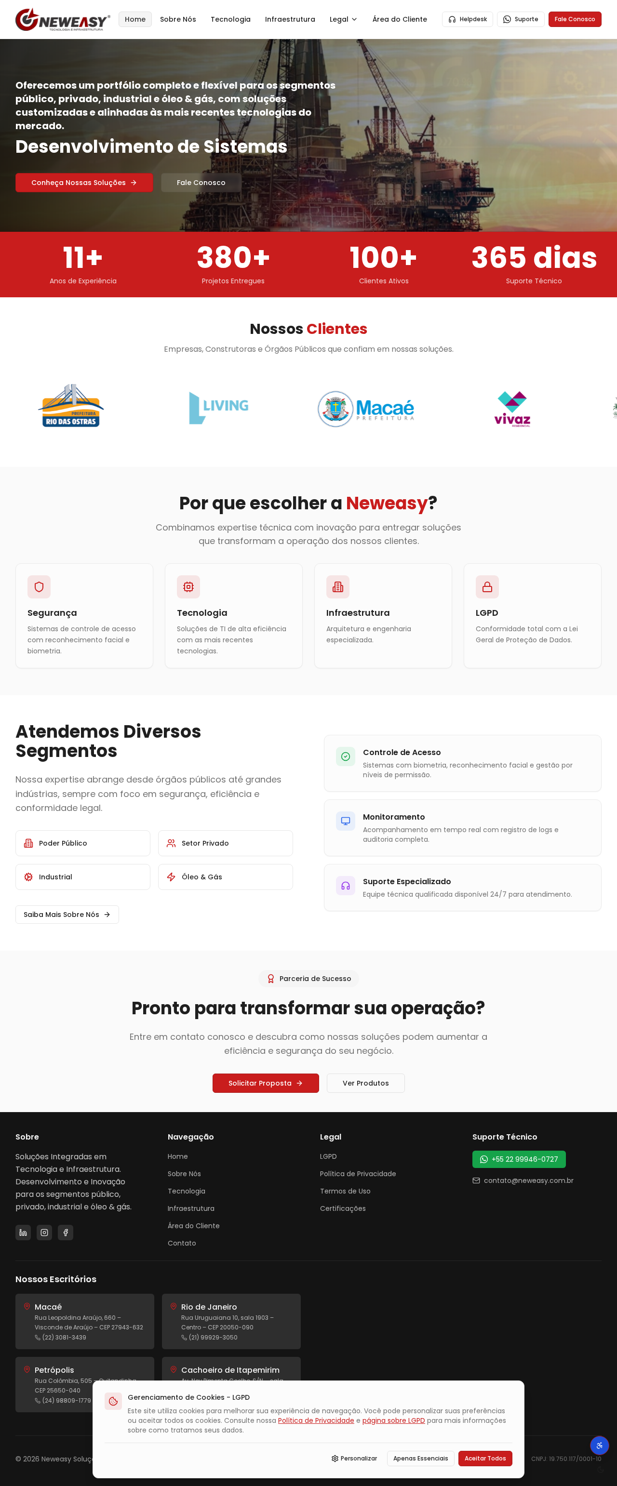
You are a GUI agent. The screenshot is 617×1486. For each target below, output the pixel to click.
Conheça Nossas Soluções (78, 182)
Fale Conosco (575, 19)
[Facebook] (65, 1232)
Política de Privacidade (358, 1174)
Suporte (526, 19)
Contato (182, 1243)
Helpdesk (473, 19)
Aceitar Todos (485, 1458)
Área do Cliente (400, 19)
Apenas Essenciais (420, 1458)
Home (135, 19)
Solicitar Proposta (260, 1083)
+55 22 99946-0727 (525, 1159)
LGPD (328, 1156)
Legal (339, 19)
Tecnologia (231, 19)
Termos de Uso (345, 1191)
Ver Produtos (366, 1083)
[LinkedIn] (23, 1232)
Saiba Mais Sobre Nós (61, 914)
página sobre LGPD (393, 1420)
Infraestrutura (290, 19)
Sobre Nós (178, 19)
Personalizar (359, 1458)
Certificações (343, 1208)
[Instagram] (44, 1232)
